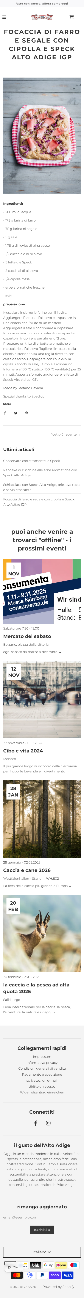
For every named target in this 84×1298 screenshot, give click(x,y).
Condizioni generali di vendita (42, 1068)
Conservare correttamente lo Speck (31, 461)
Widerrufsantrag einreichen (42, 1092)
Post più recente (63, 434)
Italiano (40, 1252)
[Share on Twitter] (16, 413)
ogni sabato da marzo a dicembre (30, 652)
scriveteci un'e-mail (42, 1080)
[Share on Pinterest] (26, 413)
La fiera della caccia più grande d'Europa (36, 886)
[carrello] (75, 17)
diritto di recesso (42, 1086)
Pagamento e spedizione (42, 1074)
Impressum (42, 1057)
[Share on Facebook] (5, 413)
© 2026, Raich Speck (23, 1287)
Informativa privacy (42, 1063)
